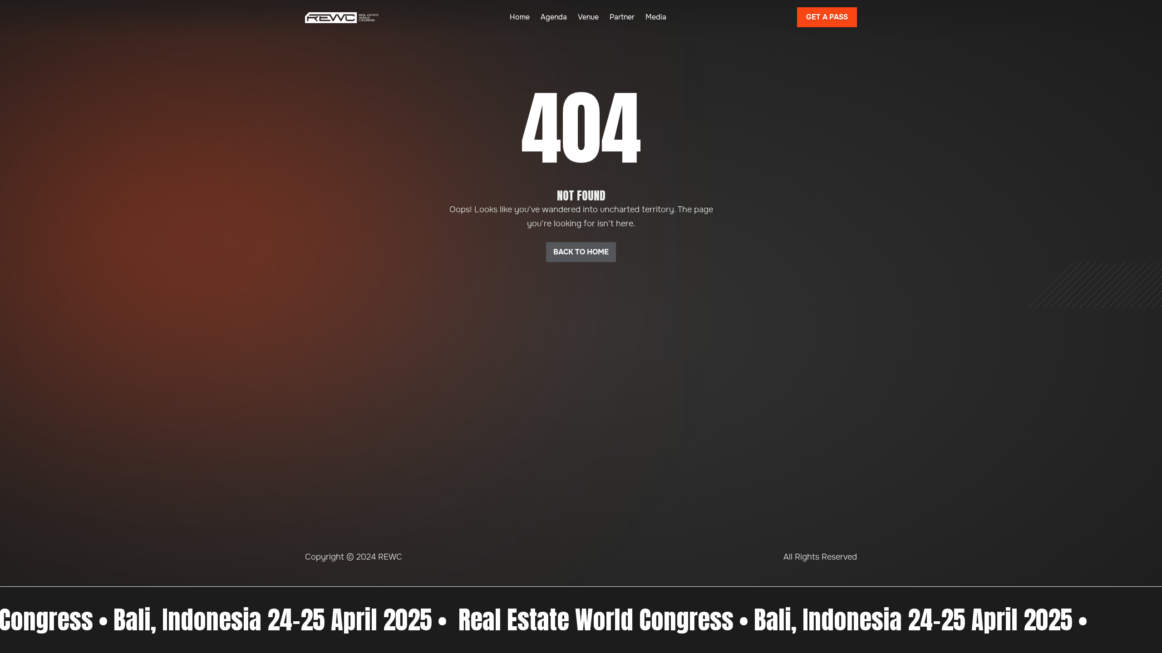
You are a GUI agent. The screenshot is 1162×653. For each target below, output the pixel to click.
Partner (622, 17)
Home (520, 17)
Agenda (554, 17)
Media (655, 17)
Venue (588, 17)
